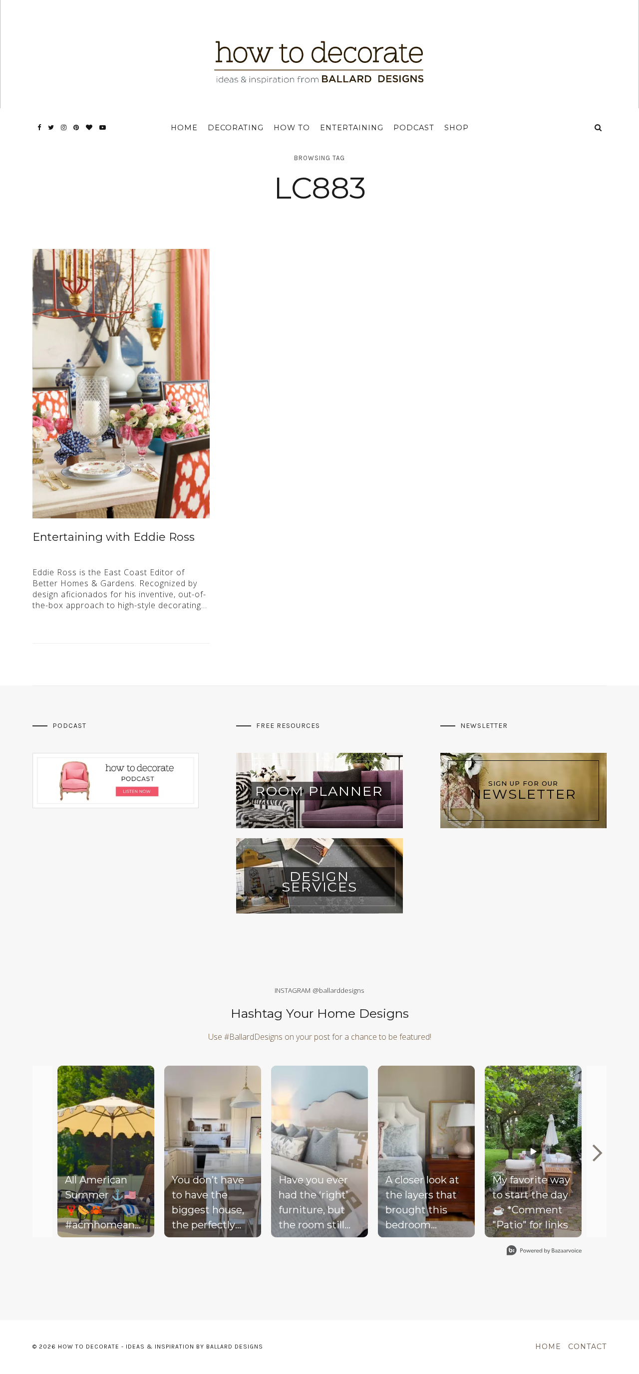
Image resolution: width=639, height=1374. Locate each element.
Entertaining (351, 127)
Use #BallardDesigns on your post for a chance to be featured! (319, 1036)
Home (184, 127)
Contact (587, 1346)
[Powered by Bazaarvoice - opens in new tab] (544, 1251)
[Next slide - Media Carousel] (597, 1153)
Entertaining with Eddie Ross (113, 537)
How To (292, 127)
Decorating (236, 127)
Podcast (413, 127)
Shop (456, 127)
